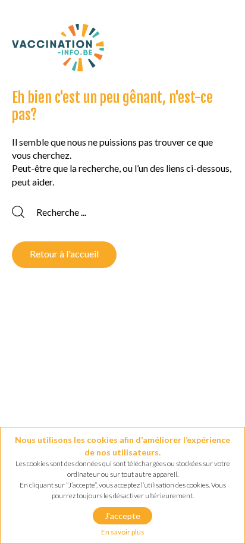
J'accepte (122, 516)
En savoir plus (123, 531)
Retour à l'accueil (64, 253)
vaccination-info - (58, 47)
